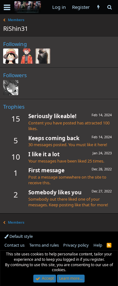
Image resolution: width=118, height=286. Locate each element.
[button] (7, 7)
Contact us (14, 245)
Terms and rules (44, 245)
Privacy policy (76, 245)
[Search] (109, 7)
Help (97, 245)
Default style (20, 236)
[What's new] (98, 7)
